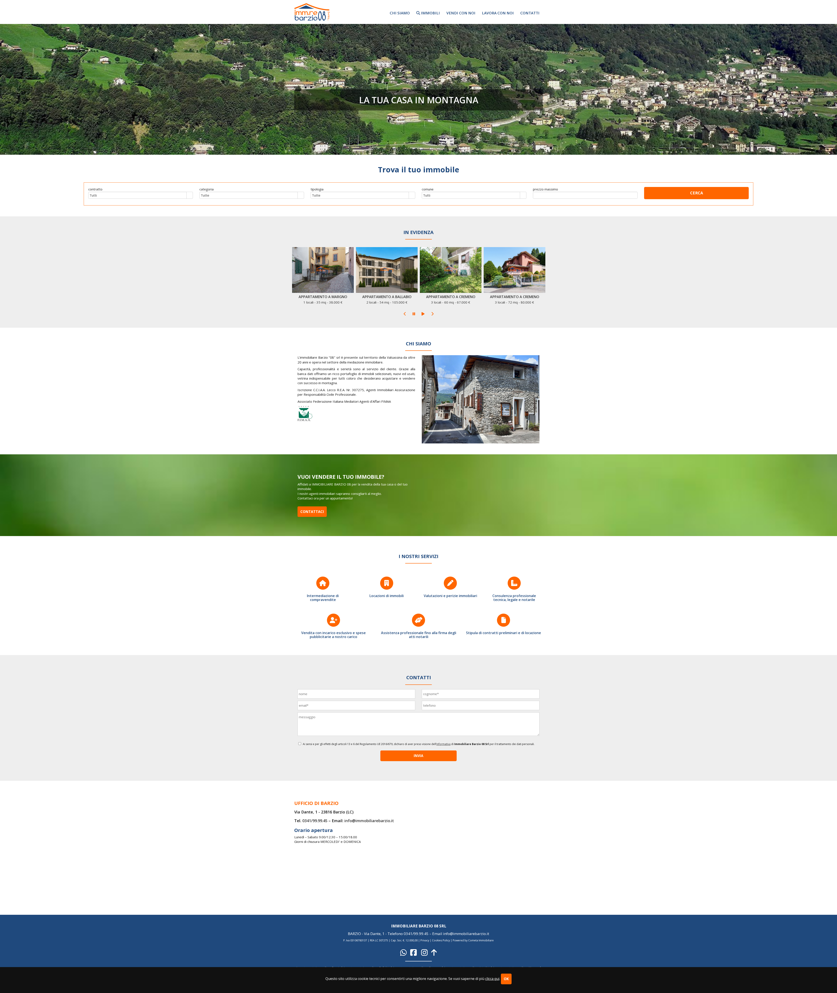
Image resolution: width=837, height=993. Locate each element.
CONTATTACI (312, 511)
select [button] (189, 195)
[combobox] (137, 195)
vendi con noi (460, 12)
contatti (529, 12)
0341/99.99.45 (314, 820)
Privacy (424, 940)
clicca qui (492, 978)
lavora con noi (498, 12)
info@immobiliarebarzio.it (369, 820)
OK (506, 978)
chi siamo (400, 12)
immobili (430, 12)
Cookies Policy (441, 940)
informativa (443, 744)
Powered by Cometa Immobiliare (473, 940)
